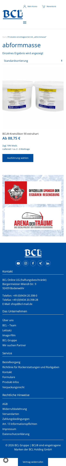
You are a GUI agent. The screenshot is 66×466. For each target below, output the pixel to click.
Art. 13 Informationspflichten (19, 424)
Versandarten (10, 414)
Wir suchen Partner (14, 345)
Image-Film (9, 335)
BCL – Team (9, 325)
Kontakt (7, 372)
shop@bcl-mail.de (21, 304)
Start (4, 37)
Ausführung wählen (18, 157)
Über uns (8, 320)
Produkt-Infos (10, 382)
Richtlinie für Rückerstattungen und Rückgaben (30, 367)
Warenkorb (51, 6)
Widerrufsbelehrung (14, 409)
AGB (5, 404)
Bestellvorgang (11, 362)
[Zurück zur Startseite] (12, 14)
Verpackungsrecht (13, 387)
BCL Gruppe (9, 340)
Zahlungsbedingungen (15, 419)
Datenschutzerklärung (15, 434)
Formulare (8, 377)
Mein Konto (32, 6)
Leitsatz (7, 330)
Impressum (9, 429)
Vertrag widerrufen (33, 461)
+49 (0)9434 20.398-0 (25, 295)
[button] (24, 22)
